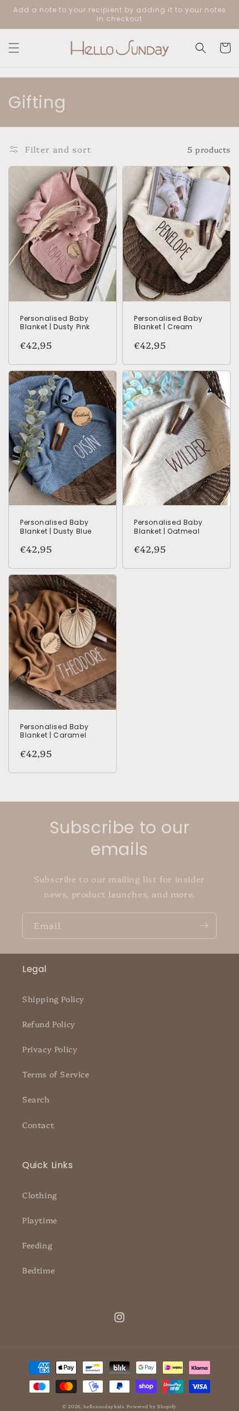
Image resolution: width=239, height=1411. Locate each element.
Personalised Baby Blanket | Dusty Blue (56, 526)
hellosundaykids (104, 1406)
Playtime (39, 1220)
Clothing (39, 1194)
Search (36, 1099)
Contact (38, 1124)
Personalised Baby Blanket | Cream (168, 322)
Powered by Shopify (152, 1406)
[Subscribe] (204, 925)
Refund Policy (49, 1023)
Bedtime (38, 1270)
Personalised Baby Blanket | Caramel (54, 731)
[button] (14, 48)
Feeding (37, 1245)
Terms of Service (55, 1074)
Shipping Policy (53, 998)
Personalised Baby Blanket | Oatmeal (168, 526)
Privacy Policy (49, 1048)
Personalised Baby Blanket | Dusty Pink (55, 322)
